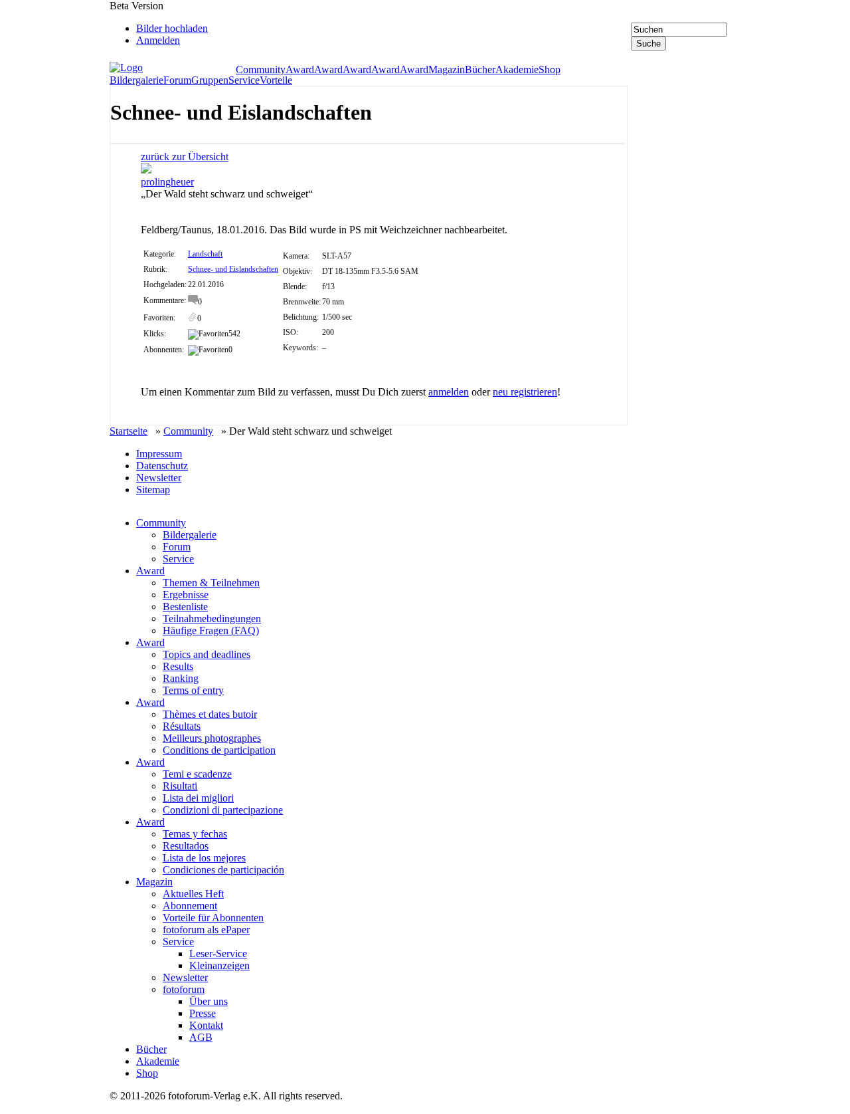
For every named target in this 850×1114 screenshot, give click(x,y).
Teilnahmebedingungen (212, 618)
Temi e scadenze (197, 774)
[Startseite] (173, 68)
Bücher (480, 69)
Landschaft (205, 254)
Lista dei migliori (198, 798)
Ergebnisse (186, 594)
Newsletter (158, 477)
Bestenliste (185, 606)
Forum (177, 80)
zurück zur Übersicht (184, 156)
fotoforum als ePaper (206, 929)
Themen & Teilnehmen (211, 582)
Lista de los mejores (204, 857)
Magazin (446, 69)
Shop (549, 69)
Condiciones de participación (223, 869)
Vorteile (276, 80)
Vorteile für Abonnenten (213, 917)
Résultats (182, 726)
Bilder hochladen (172, 28)
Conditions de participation (219, 750)
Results (178, 666)
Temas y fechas (195, 833)
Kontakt (206, 1025)
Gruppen (209, 80)
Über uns (208, 1001)
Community (261, 69)
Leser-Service (218, 953)
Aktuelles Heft (193, 893)
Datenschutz (162, 465)
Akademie (517, 69)
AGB (200, 1037)
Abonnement (190, 905)
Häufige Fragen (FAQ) (211, 630)
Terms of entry (193, 690)
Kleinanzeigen (219, 965)
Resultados (186, 845)
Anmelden (158, 40)
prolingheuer (167, 181)
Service (244, 80)
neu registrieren (525, 391)
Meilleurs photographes (212, 738)
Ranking (181, 678)
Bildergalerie (136, 80)
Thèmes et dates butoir (210, 714)
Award (300, 69)
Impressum (159, 453)
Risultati (180, 786)
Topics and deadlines (206, 654)
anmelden (448, 391)
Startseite (128, 431)
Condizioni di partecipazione (223, 810)
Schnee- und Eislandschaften (233, 269)
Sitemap (153, 489)
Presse (202, 1013)
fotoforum (184, 989)
